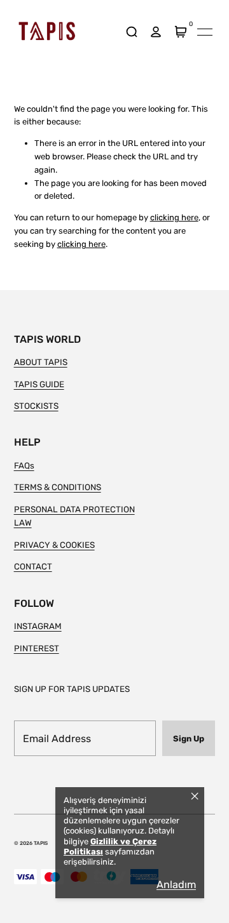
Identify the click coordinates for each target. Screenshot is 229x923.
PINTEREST (36, 648)
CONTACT (33, 566)
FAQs (24, 465)
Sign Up (188, 738)
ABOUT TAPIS (40, 362)
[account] (156, 32)
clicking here (174, 217)
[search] (131, 32)
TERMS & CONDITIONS (57, 487)
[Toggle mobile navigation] (205, 32)
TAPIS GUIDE (39, 384)
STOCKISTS (36, 406)
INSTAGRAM (38, 626)
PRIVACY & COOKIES (54, 545)
